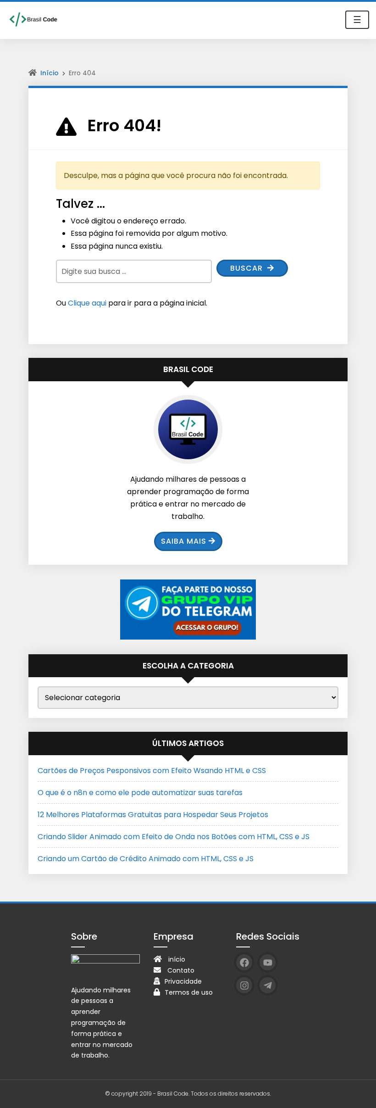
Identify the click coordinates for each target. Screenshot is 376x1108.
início (176, 959)
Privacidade (183, 981)
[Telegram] (268, 985)
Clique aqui (87, 303)
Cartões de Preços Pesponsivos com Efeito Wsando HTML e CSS (152, 770)
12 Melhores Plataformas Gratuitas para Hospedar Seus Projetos (153, 814)
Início (49, 73)
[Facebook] (244, 962)
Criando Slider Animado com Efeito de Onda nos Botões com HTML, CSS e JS (174, 836)
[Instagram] (244, 985)
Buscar (247, 268)
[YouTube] (268, 962)
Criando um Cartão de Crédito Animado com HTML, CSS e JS (146, 858)
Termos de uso (189, 992)
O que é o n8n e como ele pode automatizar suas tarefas (140, 792)
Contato (180, 970)
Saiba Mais (183, 541)
